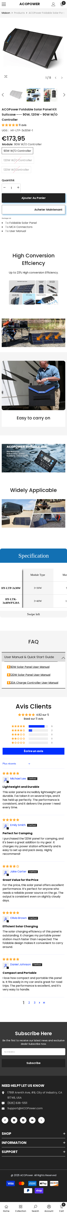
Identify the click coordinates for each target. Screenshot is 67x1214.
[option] (33, 49)
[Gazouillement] (41, 1120)
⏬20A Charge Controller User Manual (32, 683)
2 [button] (29, 1003)
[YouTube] (32, 1120)
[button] (56, 78)
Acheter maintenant (48, 210)
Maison (6, 13)
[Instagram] (14, 1120)
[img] (11, 773)
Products (19, 13)
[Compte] (53, 4)
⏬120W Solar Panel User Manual (28, 675)
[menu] (4, 4)
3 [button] (34, 1003)
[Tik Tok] (23, 1120)
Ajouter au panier (33, 198)
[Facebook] (5, 1120)
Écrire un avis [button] (33, 751)
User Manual (41, 667)
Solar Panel (25, 667)
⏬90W (12, 667)
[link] (33, 292)
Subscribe (33, 1063)
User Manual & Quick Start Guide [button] (29, 657)
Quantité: (8, 180)
